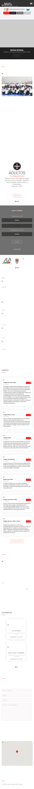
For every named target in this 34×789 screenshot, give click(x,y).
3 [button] (5, 73)
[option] (17, 39)
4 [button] (6, 73)
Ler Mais (5, 146)
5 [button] (8, 73)
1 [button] (2, 73)
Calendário (20, 13)
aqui (3, 582)
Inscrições (12, 13)
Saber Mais (17, 195)
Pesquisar (17, 241)
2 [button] (3, 73)
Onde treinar (17, 55)
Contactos (27, 13)
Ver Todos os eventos (17, 541)
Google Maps (17, 249)
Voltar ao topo (31, 779)
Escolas (6, 13)
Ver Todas (5, 355)
